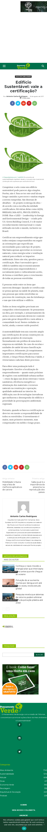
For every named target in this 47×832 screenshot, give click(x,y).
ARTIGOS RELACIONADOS (15, 556)
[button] (43, 66)
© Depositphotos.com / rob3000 (12, 177)
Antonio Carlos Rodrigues (16, 96)
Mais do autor (11, 560)
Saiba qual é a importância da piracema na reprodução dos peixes (37, 487)
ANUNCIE (23, 815)
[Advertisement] (23, 38)
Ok (24, 828)
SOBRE (23, 805)
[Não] (44, 824)
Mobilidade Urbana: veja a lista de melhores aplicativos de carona (12, 486)
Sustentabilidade (23, 76)
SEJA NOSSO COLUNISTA (23, 810)
